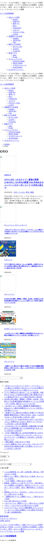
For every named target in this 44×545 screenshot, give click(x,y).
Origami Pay (13, 99)
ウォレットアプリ (11, 130)
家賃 (32, 192)
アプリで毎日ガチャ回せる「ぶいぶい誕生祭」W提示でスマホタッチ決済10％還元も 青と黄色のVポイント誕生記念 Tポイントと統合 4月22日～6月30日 (23, 266)
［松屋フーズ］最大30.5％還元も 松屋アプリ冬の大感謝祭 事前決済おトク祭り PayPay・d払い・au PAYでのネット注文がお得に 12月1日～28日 (24, 368)
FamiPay (12, 109)
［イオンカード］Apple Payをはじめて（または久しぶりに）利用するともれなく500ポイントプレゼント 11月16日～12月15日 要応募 (24, 421)
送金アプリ (8, 124)
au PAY (11, 105)
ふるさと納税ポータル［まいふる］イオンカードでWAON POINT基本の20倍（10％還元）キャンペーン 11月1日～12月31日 (24, 446)
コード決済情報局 (7, 13)
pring (10, 126)
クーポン (21, 192)
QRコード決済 (9, 88)
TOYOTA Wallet (14, 132)
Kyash (11, 128)
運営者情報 (4, 516)
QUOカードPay (14, 103)
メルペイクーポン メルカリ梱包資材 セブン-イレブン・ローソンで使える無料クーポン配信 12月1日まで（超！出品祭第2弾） (23, 510)
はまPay (12, 120)
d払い (11, 96)
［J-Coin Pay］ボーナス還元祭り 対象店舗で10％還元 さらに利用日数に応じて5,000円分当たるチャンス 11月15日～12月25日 (23, 428)
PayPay (11, 90)
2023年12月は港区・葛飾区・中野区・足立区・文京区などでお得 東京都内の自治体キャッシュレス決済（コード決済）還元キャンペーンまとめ (23, 300)
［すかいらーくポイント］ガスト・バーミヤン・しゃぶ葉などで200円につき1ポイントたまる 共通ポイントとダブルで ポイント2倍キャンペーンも (24, 231)
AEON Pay (12, 111)
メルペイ (12, 101)
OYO (16, 192)
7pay (10, 113)
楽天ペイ (12, 94)
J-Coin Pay (12, 122)
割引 (27, 192)
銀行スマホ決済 (10, 115)
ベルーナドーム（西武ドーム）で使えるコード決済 (24, 503)
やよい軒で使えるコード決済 (15, 501)
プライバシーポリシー (8, 518)
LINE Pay (12, 92)
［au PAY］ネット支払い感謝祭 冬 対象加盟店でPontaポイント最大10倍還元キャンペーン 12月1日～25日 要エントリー (24, 408)
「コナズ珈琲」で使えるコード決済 (18, 481)
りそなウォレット (15, 136)
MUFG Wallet (13, 134)
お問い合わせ (5, 521)
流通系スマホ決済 (11, 107)
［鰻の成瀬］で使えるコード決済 (17, 442)
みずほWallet (13, 138)
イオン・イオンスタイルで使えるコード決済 (21, 505)
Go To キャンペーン (11, 140)
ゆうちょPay (13, 117)
